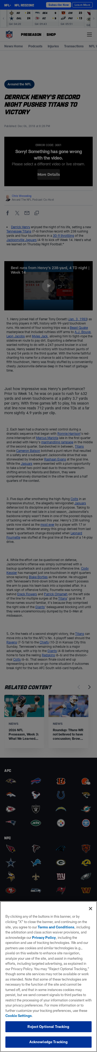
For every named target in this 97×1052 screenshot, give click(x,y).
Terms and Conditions (56, 927)
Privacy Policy (44, 937)
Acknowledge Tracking (48, 1042)
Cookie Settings (18, 1015)
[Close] (90, 908)
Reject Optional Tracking (48, 1026)
